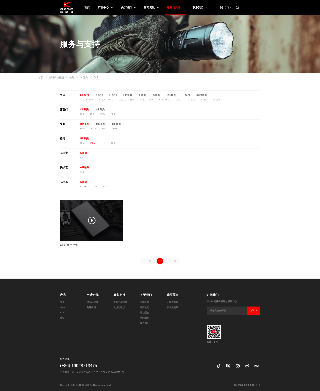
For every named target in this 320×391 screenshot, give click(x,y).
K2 (95, 186)
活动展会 (144, 312)
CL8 (112, 114)
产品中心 (103, 7)
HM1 (82, 128)
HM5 (115, 128)
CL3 (92, 114)
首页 (87, 7)
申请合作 (93, 295)
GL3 (103, 143)
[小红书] (256, 365)
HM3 (104, 128)
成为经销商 (92, 302)
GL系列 (86, 77)
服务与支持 (174, 7)
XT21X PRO (86, 99)
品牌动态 (144, 307)
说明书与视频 (58, 77)
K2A (105, 186)
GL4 (82, 143)
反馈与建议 (119, 307)
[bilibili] (237, 365)
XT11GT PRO (126, 99)
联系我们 (198, 7)
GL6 (113, 143)
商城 (253, 7)
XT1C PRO (164, 99)
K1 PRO (84, 186)
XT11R (216, 99)
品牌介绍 (144, 302)
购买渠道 (173, 295)
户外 (62, 307)
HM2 (93, 128)
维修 (62, 317)
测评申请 (91, 307)
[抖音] (218, 365)
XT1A (204, 99)
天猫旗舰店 (172, 302)
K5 (81, 157)
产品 (63, 295)
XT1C (179, 99)
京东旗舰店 (172, 307)
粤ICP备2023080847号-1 (247, 385)
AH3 (82, 172)
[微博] (247, 365)
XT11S (191, 99)
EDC (62, 312)
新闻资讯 (149, 7)
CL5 (102, 114)
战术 (62, 302)
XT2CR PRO (146, 99)
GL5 (96, 77)
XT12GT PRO (106, 99)
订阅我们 (213, 295)
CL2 (82, 114)
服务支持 (119, 295)
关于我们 (126, 7)
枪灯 (73, 77)
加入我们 (144, 322)
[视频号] (228, 365)
